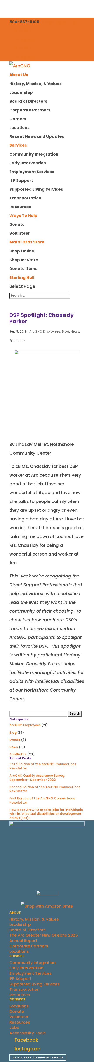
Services (18, 145)
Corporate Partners (29, 110)
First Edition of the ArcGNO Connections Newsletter (42, 800)
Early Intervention (27, 163)
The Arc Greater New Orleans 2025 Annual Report (43, 937)
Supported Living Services (36, 189)
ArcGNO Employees (44, 331)
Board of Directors (28, 101)
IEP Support (21, 180)
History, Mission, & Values (35, 83)
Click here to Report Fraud (38, 1057)
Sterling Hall (21, 277)
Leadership (21, 92)
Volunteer (19, 233)
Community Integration (33, 154)
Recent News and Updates (36, 136)
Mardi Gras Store (26, 242)
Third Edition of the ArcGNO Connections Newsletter (42, 766)
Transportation (25, 198)
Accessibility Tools (27, 1033)
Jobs (14, 1027)
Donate (17, 224)
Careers (17, 119)
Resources (20, 206)
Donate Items (23, 268)
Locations (19, 127)
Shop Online (21, 251)
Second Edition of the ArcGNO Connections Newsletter (44, 789)
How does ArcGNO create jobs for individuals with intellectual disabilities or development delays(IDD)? (46, 814)
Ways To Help (23, 215)
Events (14, 740)
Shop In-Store (23, 260)
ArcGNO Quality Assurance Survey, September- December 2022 (37, 777)
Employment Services (31, 171)
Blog (65, 331)
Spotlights (17, 340)
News (75, 331)
